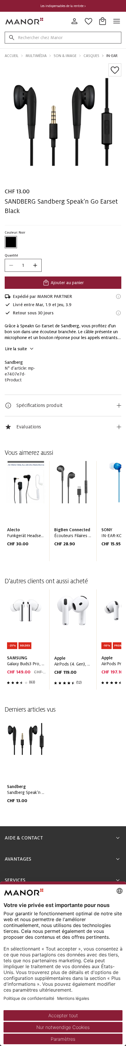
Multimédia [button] (36, 56)
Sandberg (14, 362)
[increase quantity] (35, 265)
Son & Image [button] (65, 56)
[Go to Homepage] (25, 21)
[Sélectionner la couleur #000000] (11, 242)
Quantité (11, 255)
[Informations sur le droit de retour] (118, 313)
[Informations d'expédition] (118, 296)
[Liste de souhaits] (114, 69)
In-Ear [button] (112, 56)
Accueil (11, 56)
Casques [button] (91, 56)
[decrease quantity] (11, 265)
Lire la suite (16, 348)
